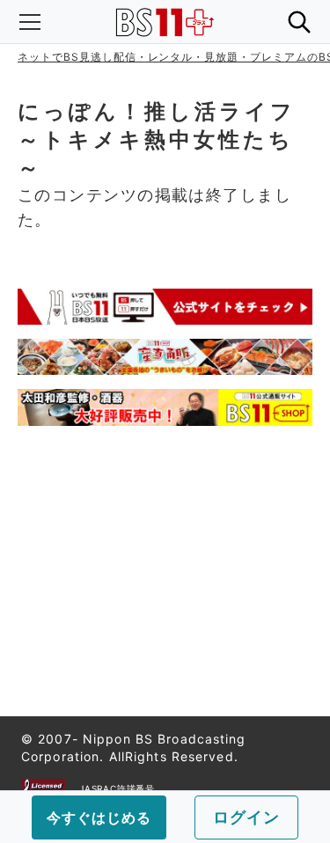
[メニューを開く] (30, 22)
